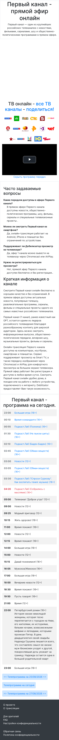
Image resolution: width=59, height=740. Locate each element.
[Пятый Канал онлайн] (42, 118)
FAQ (5, 719)
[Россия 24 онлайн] (21, 138)
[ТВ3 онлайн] (42, 128)
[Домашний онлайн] (25, 128)
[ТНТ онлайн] (25, 118)
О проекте (9, 704)
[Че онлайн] (51, 128)
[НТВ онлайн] (16, 118)
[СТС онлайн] (34, 118)
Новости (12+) (22, 461)
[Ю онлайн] (38, 138)
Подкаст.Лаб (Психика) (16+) (30, 426)
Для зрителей (11, 716)
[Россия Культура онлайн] (16, 128)
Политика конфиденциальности (21, 734)
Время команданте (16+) (28, 419)
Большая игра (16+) (25, 412)
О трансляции (11, 708)
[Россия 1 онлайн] (8, 118)
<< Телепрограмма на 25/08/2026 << (25, 676)
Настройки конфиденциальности (22, 723)
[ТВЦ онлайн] (8, 128)
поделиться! (40, 109)
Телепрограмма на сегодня (19, 685)
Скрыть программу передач (29, 176)
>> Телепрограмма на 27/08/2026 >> (25, 693)
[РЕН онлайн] (34, 128)
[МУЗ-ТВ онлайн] (29, 138)
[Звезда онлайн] (12, 138)
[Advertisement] (29, 70)
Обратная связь (12, 731)
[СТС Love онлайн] (51, 118)
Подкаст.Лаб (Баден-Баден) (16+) (33, 443)
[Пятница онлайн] (46, 138)
